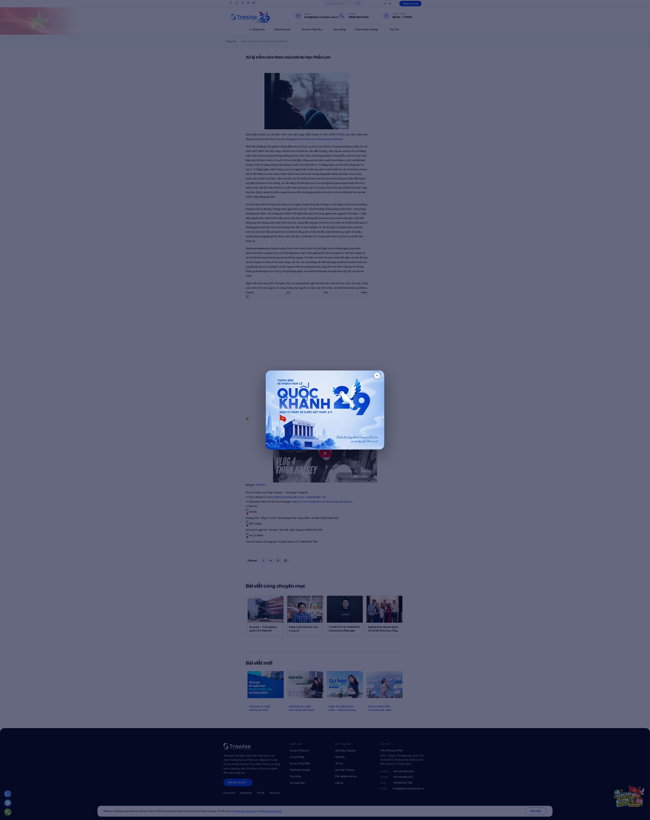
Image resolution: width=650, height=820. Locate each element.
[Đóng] (377, 375)
